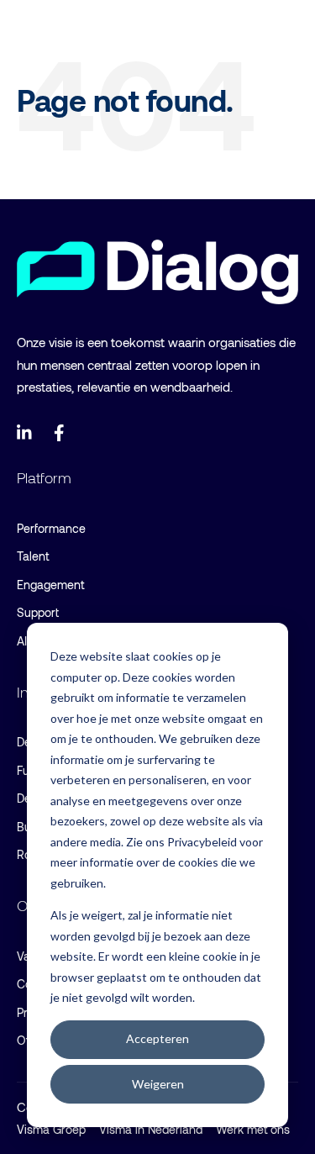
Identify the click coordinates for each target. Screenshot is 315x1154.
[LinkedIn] (25, 432)
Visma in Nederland (150, 1129)
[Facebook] (62, 432)
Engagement (50, 584)
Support (38, 612)
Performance (51, 528)
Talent (33, 556)
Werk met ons (253, 1129)
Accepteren (157, 1038)
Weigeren (158, 1084)
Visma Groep (51, 1129)
